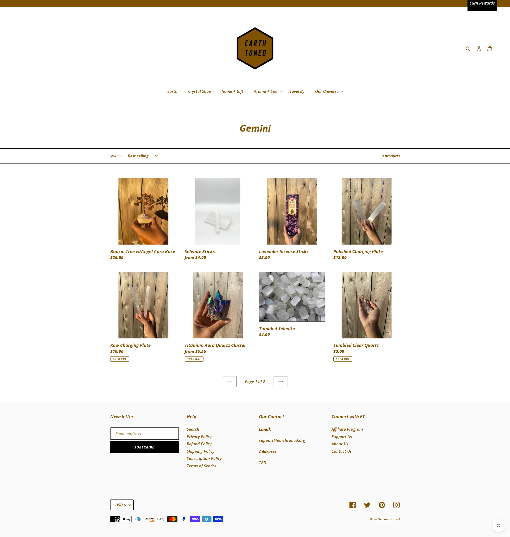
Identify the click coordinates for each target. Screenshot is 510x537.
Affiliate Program (347, 429)
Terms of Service (201, 465)
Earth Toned (391, 519)
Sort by (116, 156)
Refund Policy (199, 443)
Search (193, 429)
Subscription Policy (204, 458)
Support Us (342, 436)
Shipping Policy (200, 451)
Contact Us (342, 451)
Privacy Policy (199, 436)
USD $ (120, 504)
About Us (340, 443)
